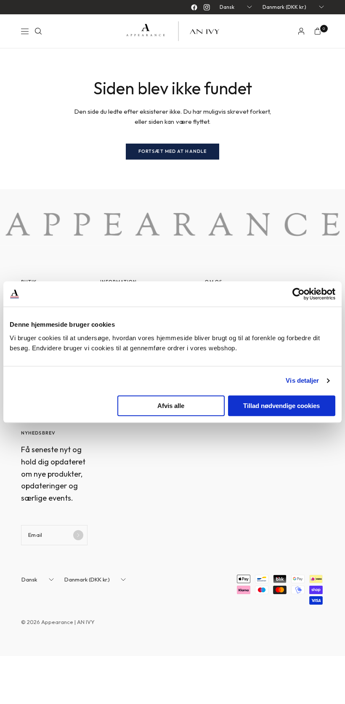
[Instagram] (206, 7)
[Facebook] (194, 7)
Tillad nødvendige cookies (281, 405)
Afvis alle (170, 405)
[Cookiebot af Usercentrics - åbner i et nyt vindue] (298, 294)
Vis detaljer (302, 380)
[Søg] (38, 31)
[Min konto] (301, 31)
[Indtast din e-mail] (78, 535)
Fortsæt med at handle (172, 151)
